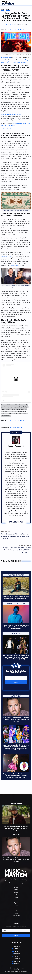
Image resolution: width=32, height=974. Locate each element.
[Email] (23, 29)
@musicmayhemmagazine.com (11, 114)
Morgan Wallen (6, 58)
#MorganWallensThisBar (8, 125)
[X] (10, 29)
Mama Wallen (14, 265)
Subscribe (16, 682)
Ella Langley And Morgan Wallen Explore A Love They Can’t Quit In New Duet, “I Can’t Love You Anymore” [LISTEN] (16, 657)
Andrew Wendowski (16, 446)
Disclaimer (16, 969)
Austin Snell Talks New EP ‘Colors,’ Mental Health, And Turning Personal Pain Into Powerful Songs (16, 627)
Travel (8, 9)
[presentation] (16, 586)
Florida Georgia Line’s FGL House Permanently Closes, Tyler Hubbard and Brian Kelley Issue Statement (15, 536)
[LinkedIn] (16, 29)
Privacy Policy (14, 968)
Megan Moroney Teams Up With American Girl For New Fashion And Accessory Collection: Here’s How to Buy (16, 775)
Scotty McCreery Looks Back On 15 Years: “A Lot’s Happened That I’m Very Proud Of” (16, 597)
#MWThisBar (27, 123)
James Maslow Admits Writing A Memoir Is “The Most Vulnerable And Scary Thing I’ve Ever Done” (16, 719)
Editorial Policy (6, 968)
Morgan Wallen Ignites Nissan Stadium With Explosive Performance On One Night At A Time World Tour (17, 550)
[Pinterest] (21, 29)
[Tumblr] (13, 29)
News (2, 9)
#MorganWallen (17, 123)
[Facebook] (8, 29)
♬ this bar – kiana (6, 129)
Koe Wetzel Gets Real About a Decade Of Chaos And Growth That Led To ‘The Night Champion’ (16, 828)
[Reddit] (18, 29)
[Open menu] (28, 2)
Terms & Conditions (23, 968)
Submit (16, 935)
